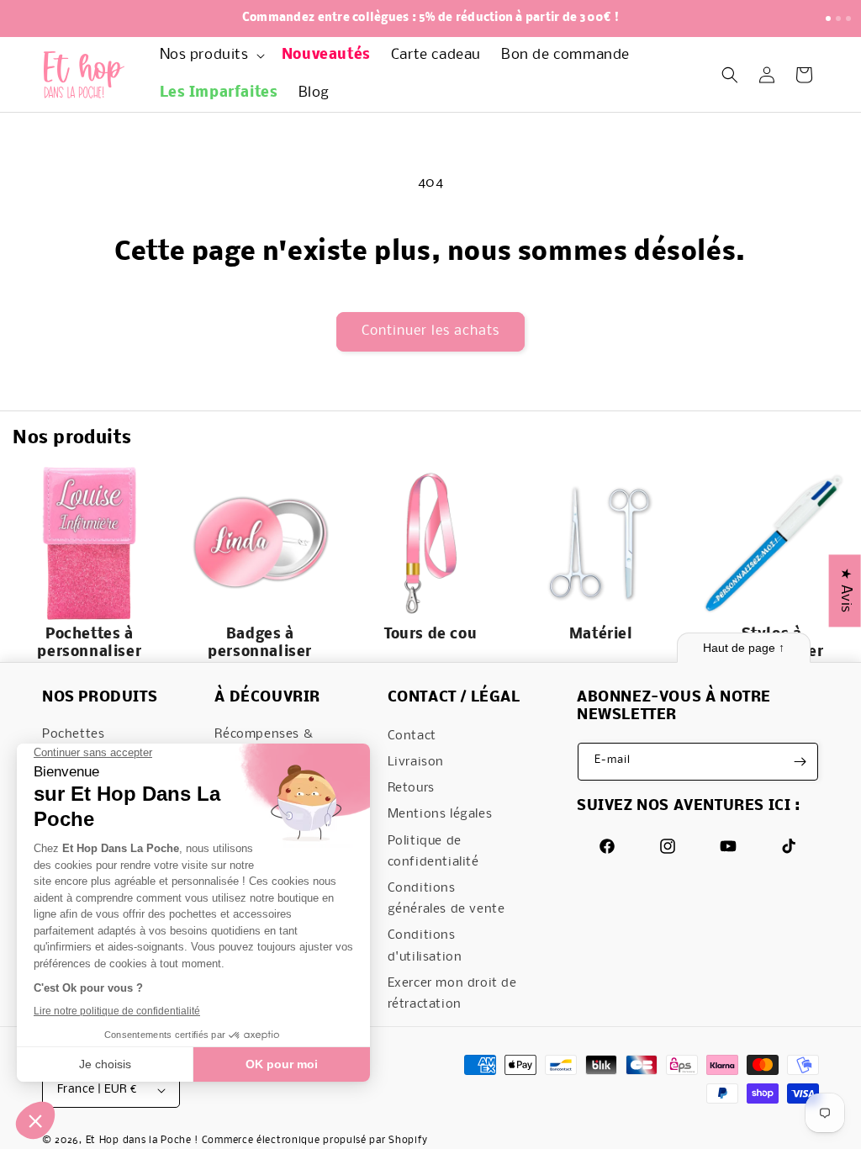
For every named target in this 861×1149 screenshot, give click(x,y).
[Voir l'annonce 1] (828, 18)
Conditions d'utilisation (425, 946)
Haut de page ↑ (743, 647)
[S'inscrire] (799, 761)
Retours (411, 788)
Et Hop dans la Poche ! (142, 1141)
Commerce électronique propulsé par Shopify (315, 1141)
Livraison (416, 762)
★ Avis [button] (845, 590)
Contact (412, 736)
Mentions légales (440, 814)
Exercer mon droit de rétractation (452, 994)
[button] (211, 56)
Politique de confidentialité (433, 851)
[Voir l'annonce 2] (838, 18)
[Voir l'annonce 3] (848, 18)
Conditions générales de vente (446, 899)
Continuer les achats (430, 331)
